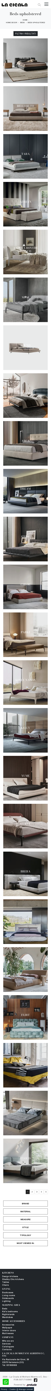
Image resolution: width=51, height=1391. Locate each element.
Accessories (8, 1325)
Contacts (7, 1350)
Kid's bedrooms (10, 1312)
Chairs (5, 1285)
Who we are (8, 1341)
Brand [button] (25, 1203)
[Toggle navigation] (46, 4)
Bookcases (7, 1293)
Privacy (4, 1389)
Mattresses (8, 1333)
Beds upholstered (36, 22)
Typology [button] (25, 1235)
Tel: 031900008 (9, 1365)
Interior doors (9, 1331)
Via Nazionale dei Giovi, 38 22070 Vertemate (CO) (15, 1361)
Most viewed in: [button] (25, 1243)
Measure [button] (26, 1219)
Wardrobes (7, 1317)
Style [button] (25, 1227)
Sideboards (8, 1298)
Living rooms (8, 1295)
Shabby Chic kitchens (13, 1279)
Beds (22, 22)
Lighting (6, 1301)
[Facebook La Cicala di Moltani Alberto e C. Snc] (35, 1380)
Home (25, 20)
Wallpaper (7, 1328)
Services (6, 1344)
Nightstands (8, 1314)
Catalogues (8, 1347)
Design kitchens (10, 1276)
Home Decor (11, 22)
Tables (5, 1282)
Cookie (13, 1389)
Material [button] (25, 1211)
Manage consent (26, 1389)
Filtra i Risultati (25, 33)
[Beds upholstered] (14, 4)
